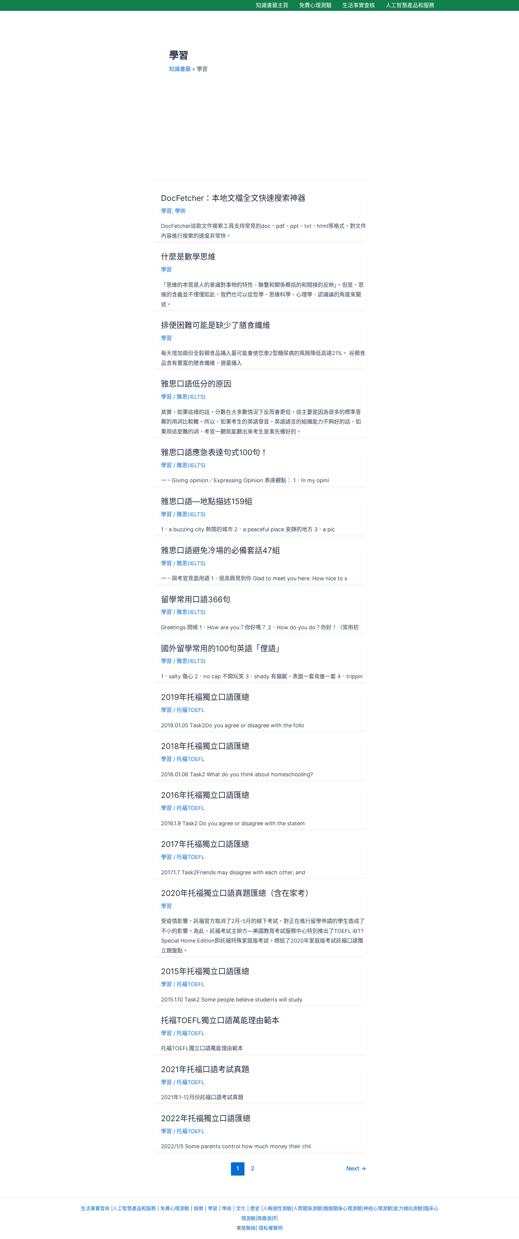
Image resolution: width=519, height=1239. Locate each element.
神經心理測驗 (377, 1208)
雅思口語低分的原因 (196, 383)
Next (356, 1168)
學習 (166, 211)
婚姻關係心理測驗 (342, 1208)
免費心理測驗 (174, 1208)
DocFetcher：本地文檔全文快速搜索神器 (233, 198)
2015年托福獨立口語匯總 (205, 971)
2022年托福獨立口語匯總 (205, 1118)
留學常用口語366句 (195, 599)
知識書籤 (180, 69)
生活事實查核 (95, 1208)
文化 (241, 1208)
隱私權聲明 (271, 1228)
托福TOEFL (191, 710)
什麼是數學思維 (188, 256)
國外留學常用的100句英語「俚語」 (222, 648)
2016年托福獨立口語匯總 (205, 795)
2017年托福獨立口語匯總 (205, 844)
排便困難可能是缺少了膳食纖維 (215, 325)
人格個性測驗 (277, 1208)
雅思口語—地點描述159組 (206, 501)
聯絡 (251, 1228)
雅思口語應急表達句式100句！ (214, 452)
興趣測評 (266, 1218)
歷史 (255, 1208)
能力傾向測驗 (408, 1208)
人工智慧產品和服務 (134, 1208)
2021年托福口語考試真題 (205, 1069)
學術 (180, 211)
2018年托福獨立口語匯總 (205, 746)
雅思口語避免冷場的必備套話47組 (220, 550)
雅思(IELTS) (191, 397)
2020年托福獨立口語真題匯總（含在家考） (237, 893)
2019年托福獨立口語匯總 (205, 697)
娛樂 (198, 1208)
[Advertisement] (259, 118)
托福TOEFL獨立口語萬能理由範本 (220, 1020)
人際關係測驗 (307, 1208)
